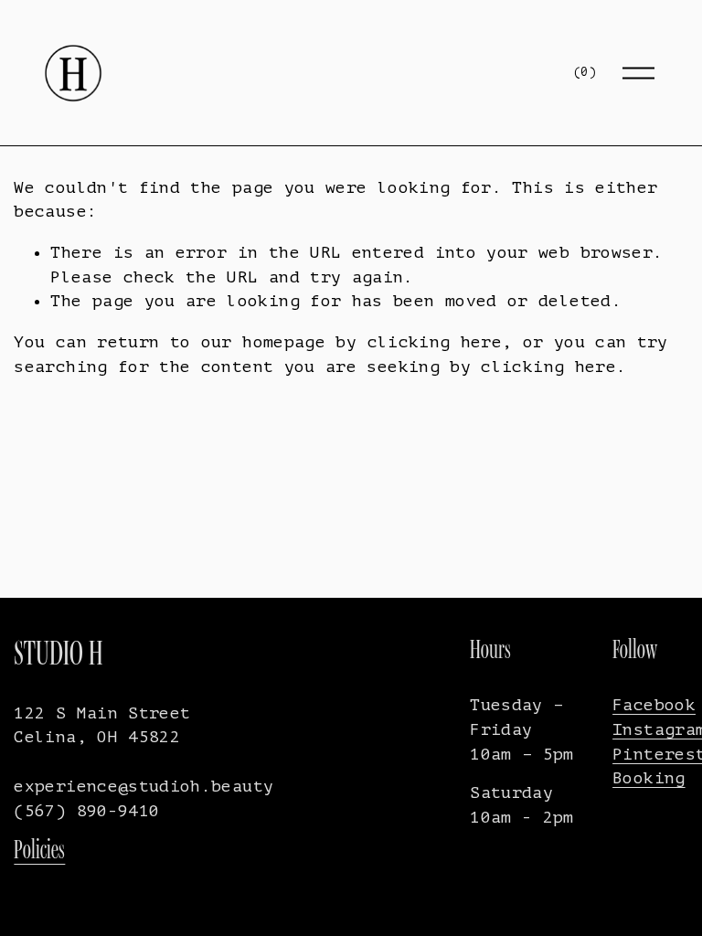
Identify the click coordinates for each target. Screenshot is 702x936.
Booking (649, 778)
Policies (39, 849)
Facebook (654, 705)
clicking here (435, 342)
